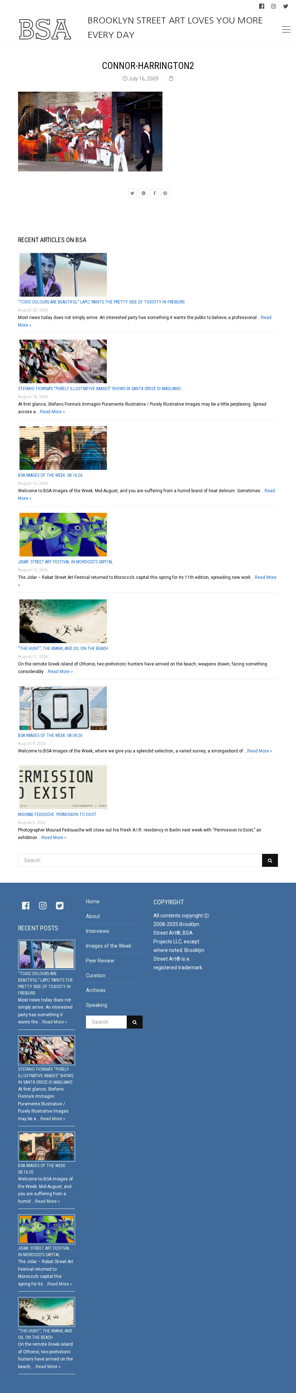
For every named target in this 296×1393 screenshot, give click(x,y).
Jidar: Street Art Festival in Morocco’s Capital (65, 561)
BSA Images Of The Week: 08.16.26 (50, 475)
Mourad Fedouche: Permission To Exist (57, 814)
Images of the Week (108, 946)
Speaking (96, 1005)
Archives (96, 990)
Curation (95, 975)
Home (93, 901)
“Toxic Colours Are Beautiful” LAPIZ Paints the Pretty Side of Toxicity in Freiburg (101, 302)
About (93, 916)
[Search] (270, 860)
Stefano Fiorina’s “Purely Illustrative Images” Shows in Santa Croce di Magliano (99, 388)
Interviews (97, 931)
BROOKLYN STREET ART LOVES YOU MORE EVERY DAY (175, 27)
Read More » (52, 411)
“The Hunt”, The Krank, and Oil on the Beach (63, 648)
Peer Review (100, 961)
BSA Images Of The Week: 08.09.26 (50, 735)
